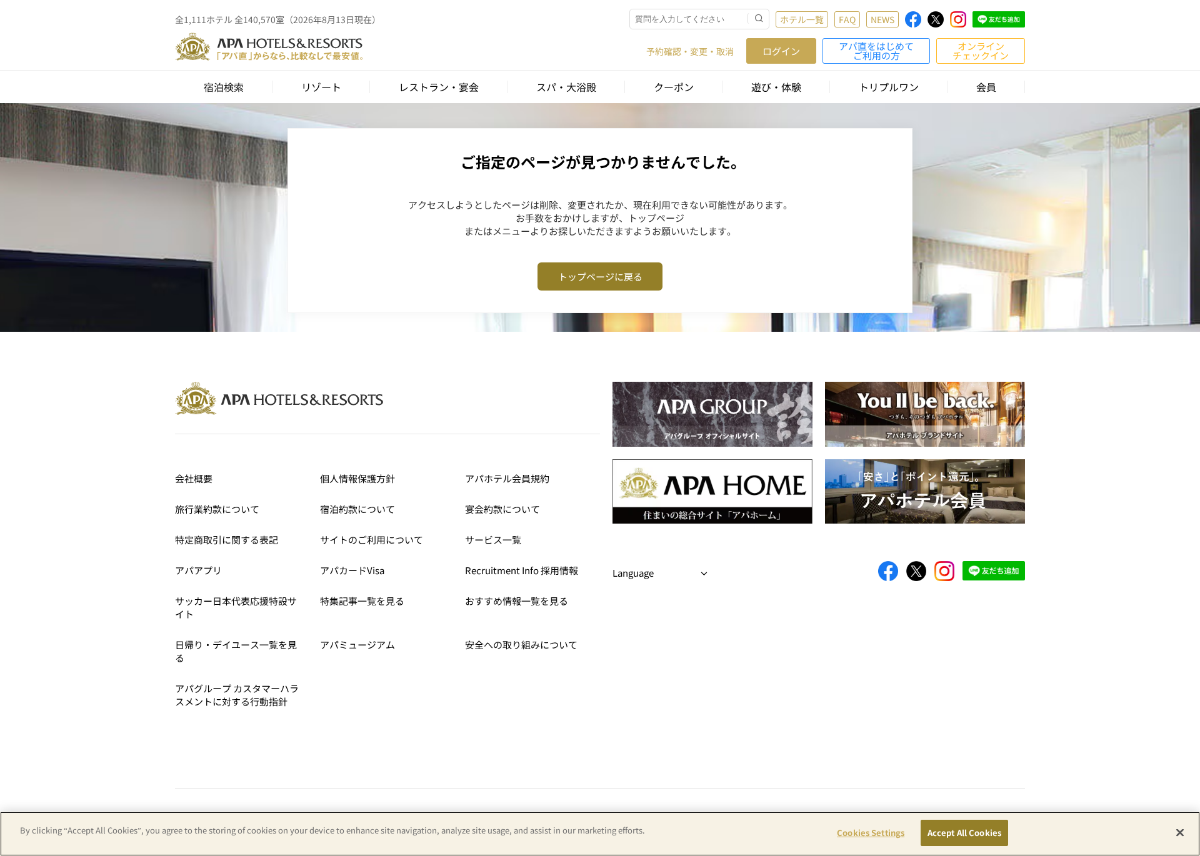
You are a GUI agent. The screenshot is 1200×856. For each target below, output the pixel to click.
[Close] (1180, 832)
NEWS (882, 19)
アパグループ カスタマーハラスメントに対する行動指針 (237, 695)
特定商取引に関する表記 (226, 539)
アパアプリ (198, 570)
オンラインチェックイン (980, 50)
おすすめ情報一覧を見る (516, 600)
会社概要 (193, 478)
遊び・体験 (776, 86)
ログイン (781, 50)
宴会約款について (502, 508)
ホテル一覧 (802, 19)
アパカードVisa (352, 570)
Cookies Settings (870, 833)
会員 (986, 86)
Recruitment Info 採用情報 (521, 570)
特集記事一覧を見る (362, 600)
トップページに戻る (600, 276)
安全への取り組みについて (521, 644)
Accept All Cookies (964, 833)
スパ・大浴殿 (566, 86)
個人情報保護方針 (357, 478)
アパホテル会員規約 (507, 478)
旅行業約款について (217, 508)
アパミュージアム (357, 644)
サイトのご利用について (371, 539)
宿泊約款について (357, 508)
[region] (600, 834)
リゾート (321, 86)
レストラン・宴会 (439, 86)
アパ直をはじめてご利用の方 (876, 50)
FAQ (847, 19)
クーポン (674, 86)
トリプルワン (889, 86)
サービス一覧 (493, 539)
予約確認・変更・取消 (690, 51)
